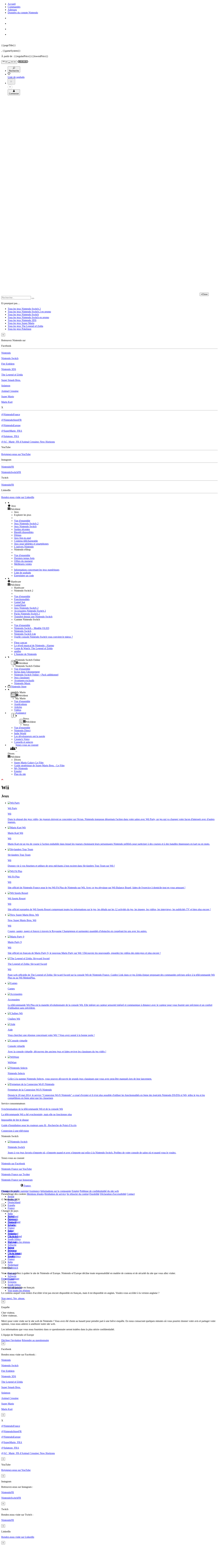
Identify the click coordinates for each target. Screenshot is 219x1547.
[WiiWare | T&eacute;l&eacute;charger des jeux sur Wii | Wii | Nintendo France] (13, 1057)
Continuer (14, 1278)
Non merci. (7, 1298)
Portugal (12, 1242)
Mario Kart (7, 402)
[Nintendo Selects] (17, 1068)
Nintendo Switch (9, 358)
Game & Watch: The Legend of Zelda (33, 648)
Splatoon (5, 385)
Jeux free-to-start (22, 538)
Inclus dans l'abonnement (27, 671)
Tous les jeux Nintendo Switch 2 (24, 308)
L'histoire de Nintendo (25, 654)
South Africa (14, 1239)
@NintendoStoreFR (11, 420)
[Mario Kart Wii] (17, 827)
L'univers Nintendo (24, 546)
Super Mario (7, 396)
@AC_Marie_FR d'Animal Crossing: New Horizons (28, 441)
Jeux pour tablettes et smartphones (31, 543)
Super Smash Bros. (11, 380)
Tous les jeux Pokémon (19, 329)
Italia (10, 1213)
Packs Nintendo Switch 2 (27, 613)
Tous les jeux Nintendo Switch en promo (28, 317)
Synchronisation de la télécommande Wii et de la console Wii (32, 1109)
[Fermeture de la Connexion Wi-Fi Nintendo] (31, 1084)
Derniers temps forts (24, 558)
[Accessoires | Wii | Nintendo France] (15, 994)
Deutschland (14, 1202)
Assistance (34, 1191)
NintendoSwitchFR (11, 472)
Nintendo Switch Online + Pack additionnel (36, 674)
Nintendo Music (22, 683)
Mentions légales (35, 1194)
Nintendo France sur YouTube (16, 1169)
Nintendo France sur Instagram (17, 1179)
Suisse (11, 1247)
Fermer (4, 1278)
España (11, 1205)
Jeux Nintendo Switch (25, 526)
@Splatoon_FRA (10, 436)
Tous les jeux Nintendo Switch (23, 314)
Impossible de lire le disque (15, 1119)
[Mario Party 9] (16, 936)
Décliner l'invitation (11, 1340)
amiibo (17, 651)
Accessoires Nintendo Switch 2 (30, 610)
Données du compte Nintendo (23, 12)
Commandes (14, 6)
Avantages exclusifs (24, 680)
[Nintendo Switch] (17, 1141)
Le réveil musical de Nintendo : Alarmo (34, 645)
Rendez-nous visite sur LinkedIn (17, 497)
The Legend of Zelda (12, 374)
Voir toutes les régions (19, 1242)
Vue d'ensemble (22, 520)
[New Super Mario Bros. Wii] (23, 914)
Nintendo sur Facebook (13, 1163)
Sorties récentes (22, 529)
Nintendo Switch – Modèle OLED (31, 628)
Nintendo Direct (22, 730)
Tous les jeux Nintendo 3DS (22, 320)
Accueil (12, 4)
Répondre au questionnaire (35, 1340)
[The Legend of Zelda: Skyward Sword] (29, 958)
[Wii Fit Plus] (15, 871)
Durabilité (94, 1194)
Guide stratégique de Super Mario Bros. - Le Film (39, 765)
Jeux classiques (21, 677)
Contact (131, 1194)
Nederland (13, 1265)
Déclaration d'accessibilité (113, 1194)
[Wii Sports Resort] (18, 893)
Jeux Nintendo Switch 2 (26, 523)
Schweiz (12, 1276)
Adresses (12, 9)
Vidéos (17, 710)
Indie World (20, 733)
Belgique (12, 1219)
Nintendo (6, 352)
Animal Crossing (9, 391)
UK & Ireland (15, 1253)
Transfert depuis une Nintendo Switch (33, 616)
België (11, 1196)
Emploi (17, 771)
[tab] (109, 1185)
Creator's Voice (21, 739)
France (11, 1208)
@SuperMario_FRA (11, 430)
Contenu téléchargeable (26, 541)
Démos (17, 535)
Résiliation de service (55, 1194)
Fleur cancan (20, 642)
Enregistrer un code (24, 575)
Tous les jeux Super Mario (21, 323)
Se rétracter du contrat (78, 1194)
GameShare (20, 605)
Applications (20, 704)
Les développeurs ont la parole (29, 736)
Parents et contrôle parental (15, 1191)
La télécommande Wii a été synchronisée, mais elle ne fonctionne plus (36, 1114)
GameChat (19, 602)
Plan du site (20, 774)
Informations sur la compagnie (55, 1191)
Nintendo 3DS (8, 369)
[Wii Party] (14, 802)
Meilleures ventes (23, 564)
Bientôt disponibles (24, 532)
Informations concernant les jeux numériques (36, 569)
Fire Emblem (7, 363)
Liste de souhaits (22, 572)
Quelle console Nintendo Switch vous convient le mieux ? (43, 636)
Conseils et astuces (23, 742)
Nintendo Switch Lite (25, 634)
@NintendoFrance (10, 414)
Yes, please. (19, 1298)
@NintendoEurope (11, 425)
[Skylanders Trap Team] (20, 849)
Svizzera (12, 1282)
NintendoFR (7, 466)
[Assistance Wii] (11, 1024)
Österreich (13, 1267)
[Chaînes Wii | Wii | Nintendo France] (15, 1013)
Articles (18, 707)
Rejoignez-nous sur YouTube (16, 454)
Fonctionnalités (21, 599)
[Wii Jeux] (12, 983)
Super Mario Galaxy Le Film (28, 762)
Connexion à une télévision (15, 1130)
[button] (113, 505)
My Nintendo (21, 768)
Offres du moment (23, 561)
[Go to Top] (109, 779)
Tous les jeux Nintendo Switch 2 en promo (29, 311)
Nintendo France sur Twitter (15, 1174)
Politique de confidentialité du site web (99, 1191)
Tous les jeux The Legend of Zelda (25, 326)
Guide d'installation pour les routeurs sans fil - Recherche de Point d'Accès (38, 1125)
